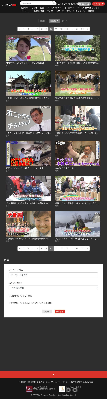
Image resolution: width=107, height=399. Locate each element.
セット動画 (27, 296)
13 (67, 29)
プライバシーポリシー (60, 382)
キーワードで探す (16, 270)
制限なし (15, 303)
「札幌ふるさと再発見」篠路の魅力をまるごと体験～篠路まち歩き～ (38, 98)
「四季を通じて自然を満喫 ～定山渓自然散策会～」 (79, 63)
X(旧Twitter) (88, 382)
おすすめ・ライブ (29, 8)
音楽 (69, 10)
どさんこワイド (54, 8)
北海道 (91, 10)
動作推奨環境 (76, 382)
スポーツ (60, 10)
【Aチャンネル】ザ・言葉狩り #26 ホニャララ (28, 133)
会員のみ (26, 303)
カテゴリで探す (15, 283)
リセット (47, 311)
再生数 (53, 21)
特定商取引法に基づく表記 (38, 382)
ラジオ (50, 10)
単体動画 (15, 296)
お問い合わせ (77, 3)
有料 (36, 303)
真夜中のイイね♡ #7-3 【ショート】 (25, 168)
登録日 (42, 21)
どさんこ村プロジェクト (88, 8)
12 (61, 29)
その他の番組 (38, 10)
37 (77, 29)
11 (56, 29)
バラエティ (69, 8)
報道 (42, 8)
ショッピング (79, 10)
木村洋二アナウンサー (65, 168)
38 (82, 29)
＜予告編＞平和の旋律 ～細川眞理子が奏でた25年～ (31, 238)
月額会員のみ (47, 303)
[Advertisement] (53, 338)
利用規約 (22, 382)
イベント (25, 10)
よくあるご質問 (62, 3)
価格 (63, 21)
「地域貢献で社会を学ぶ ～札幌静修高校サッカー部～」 (32, 203)
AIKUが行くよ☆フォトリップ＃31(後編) (25, 63)
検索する (60, 311)
